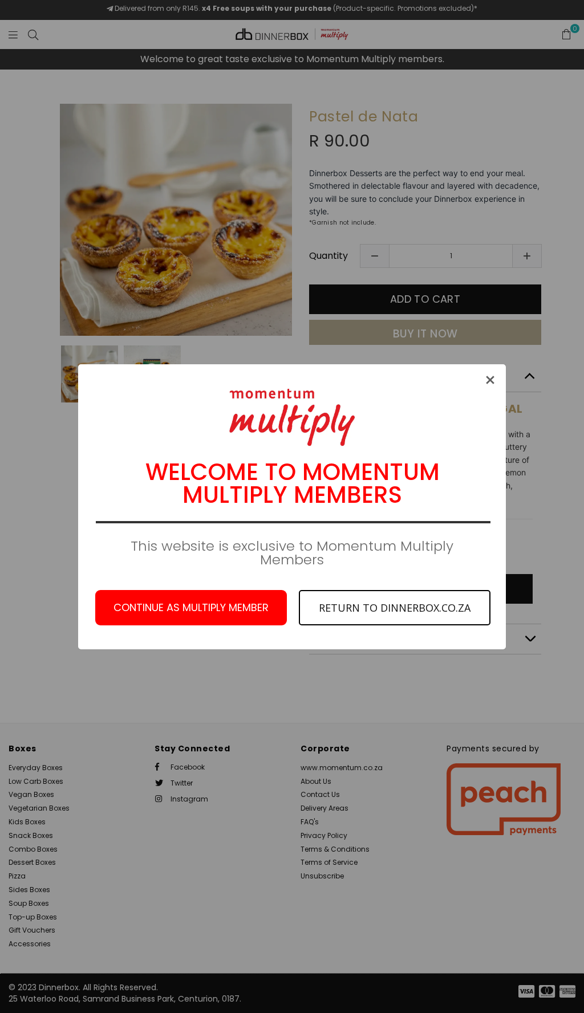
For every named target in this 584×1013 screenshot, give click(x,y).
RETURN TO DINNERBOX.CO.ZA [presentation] (395, 608)
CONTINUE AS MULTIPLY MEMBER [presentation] (191, 607)
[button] (490, 380)
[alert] (292, 506)
